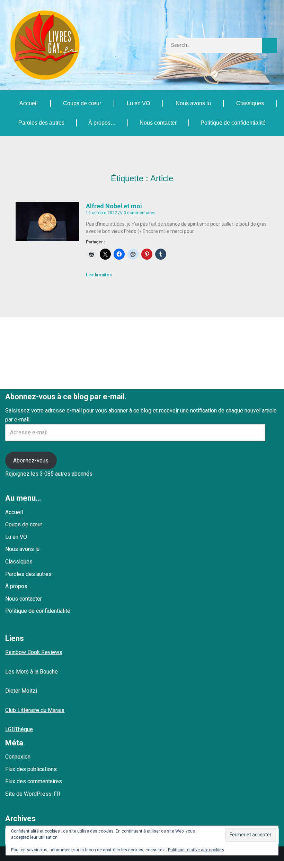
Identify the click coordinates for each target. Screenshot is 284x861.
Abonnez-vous (30, 460)
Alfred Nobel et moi (114, 206)
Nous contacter (158, 123)
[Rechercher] (269, 45)
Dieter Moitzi (21, 690)
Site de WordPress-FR (32, 794)
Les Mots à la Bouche (31, 671)
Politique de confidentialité (233, 123)
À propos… (102, 123)
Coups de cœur (82, 103)
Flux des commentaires (33, 781)
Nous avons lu (193, 103)
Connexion (17, 756)
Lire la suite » (99, 275)
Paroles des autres (41, 123)
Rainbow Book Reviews (33, 652)
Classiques (250, 103)
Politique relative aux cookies (196, 849)
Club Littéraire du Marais (34, 710)
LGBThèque (19, 729)
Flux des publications (31, 769)
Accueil (28, 103)
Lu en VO (138, 103)
